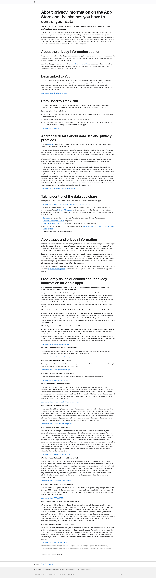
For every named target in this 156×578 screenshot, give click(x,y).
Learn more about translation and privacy (55, 380)
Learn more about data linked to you (53, 93)
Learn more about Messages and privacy (55, 370)
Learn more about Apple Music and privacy (56, 481)
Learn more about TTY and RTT (52, 498)
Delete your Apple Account (52, 224)
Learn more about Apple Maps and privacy (55, 357)
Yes (43, 564)
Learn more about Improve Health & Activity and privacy (60, 402)
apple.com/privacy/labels (56, 269)
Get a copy (46, 218)
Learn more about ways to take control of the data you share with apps (65, 204)
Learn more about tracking (50, 128)
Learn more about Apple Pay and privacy (55, 454)
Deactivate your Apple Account (53, 221)
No (50, 564)
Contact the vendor (93, 548)
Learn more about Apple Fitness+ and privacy (56, 424)
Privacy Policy (62, 574)
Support (40, 569)
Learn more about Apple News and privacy (55, 344)
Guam (121, 574)
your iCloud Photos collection (93, 226)
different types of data (81, 64)
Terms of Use (71, 574)
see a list (50, 144)
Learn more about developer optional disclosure (57, 188)
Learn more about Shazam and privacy (54, 542)
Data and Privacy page (65, 210)
